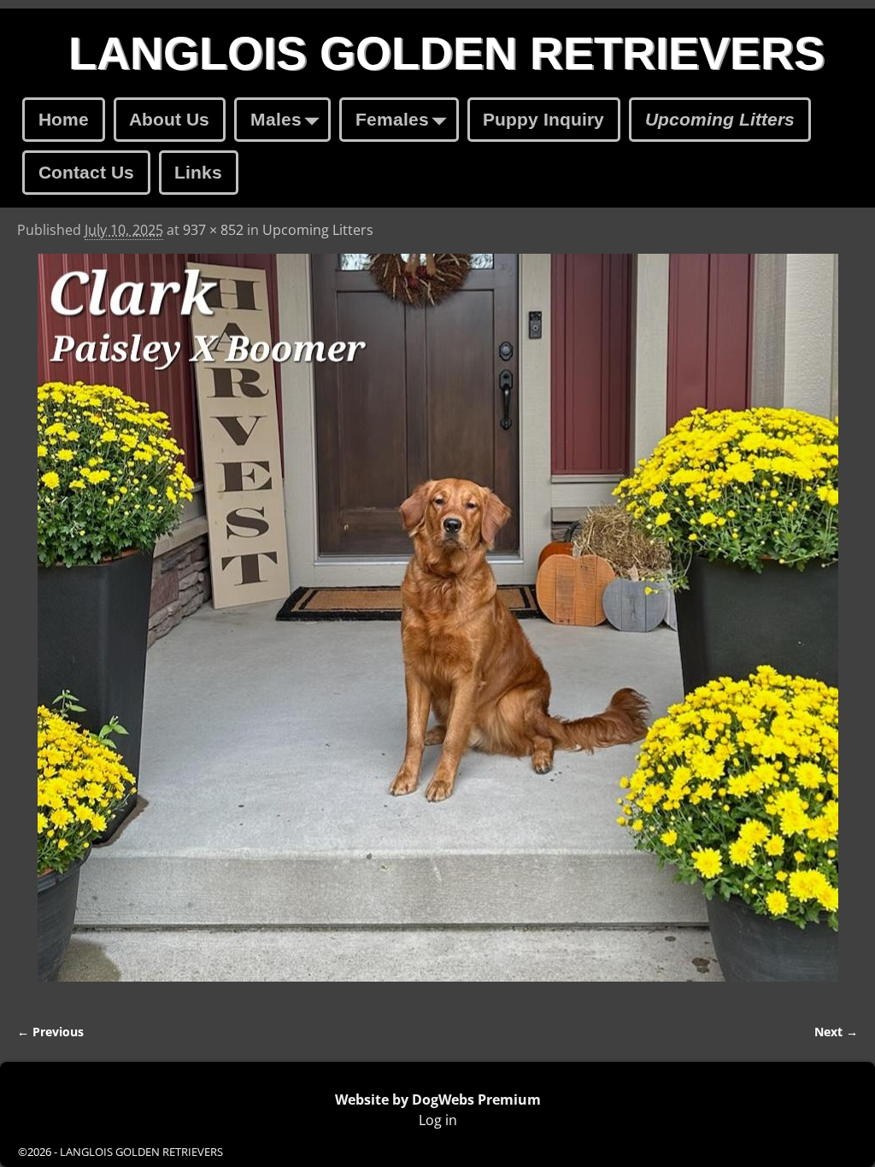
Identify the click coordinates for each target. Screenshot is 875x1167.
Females (392, 119)
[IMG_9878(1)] (437, 628)
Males (276, 119)
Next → (836, 1031)
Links (198, 172)
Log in (438, 1120)
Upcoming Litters (720, 119)
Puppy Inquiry (543, 119)
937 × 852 (213, 229)
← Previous (50, 1031)
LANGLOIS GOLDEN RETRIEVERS (446, 53)
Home (63, 119)
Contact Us (86, 172)
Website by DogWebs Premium (438, 1099)
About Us (169, 119)
